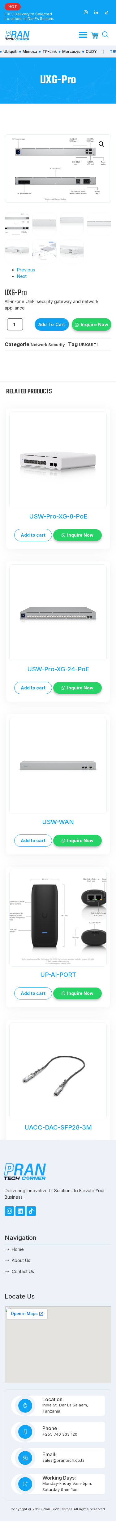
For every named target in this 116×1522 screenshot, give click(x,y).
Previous (26, 269)
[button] (101, 144)
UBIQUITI (88, 344)
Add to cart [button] (33, 535)
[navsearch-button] (105, 35)
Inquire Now (94, 324)
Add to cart (51, 324)
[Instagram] (9, 1211)
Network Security (48, 344)
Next (22, 276)
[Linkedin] (20, 1211)
